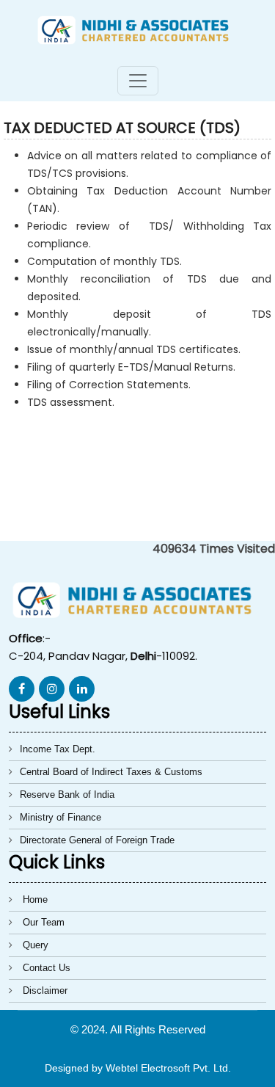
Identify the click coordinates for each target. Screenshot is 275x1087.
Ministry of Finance (60, 817)
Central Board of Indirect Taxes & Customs (111, 771)
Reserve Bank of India (67, 794)
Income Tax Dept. (57, 749)
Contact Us (46, 967)
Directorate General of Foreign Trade (97, 840)
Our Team (44, 922)
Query (35, 944)
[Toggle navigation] (137, 80)
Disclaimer (45, 990)
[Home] (137, 29)
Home (35, 899)
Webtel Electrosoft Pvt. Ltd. (168, 1068)
